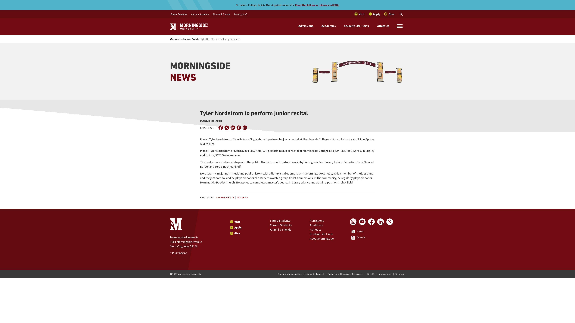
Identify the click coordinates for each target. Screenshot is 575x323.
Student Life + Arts (356, 26)
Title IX (370, 273)
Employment (384, 273)
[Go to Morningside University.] (171, 39)
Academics (328, 26)
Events (361, 237)
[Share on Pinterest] (238, 127)
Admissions (305, 26)
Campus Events (225, 197)
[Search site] (399, 26)
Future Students (280, 220)
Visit (237, 221)
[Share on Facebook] (220, 127)
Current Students (281, 225)
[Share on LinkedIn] (232, 127)
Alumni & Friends (280, 229)
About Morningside (322, 238)
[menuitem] (179, 14)
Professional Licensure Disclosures (345, 273)
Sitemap (399, 273)
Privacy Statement (314, 273)
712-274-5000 (178, 253)
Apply (238, 227)
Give (237, 233)
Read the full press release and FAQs (317, 5)
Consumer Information (289, 273)
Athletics (383, 26)
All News (242, 197)
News (360, 231)
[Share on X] (226, 127)
